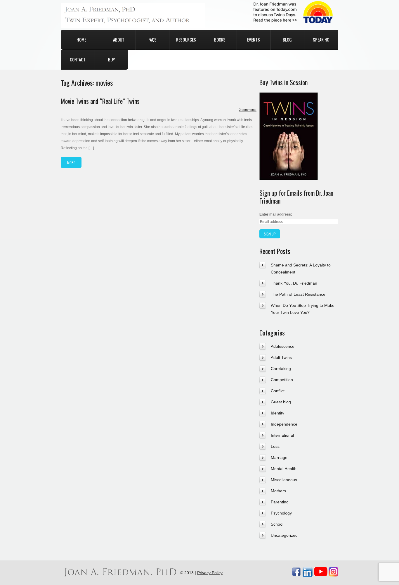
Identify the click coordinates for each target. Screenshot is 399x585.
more (71, 162)
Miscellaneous (284, 479)
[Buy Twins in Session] (288, 96)
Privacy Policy (210, 572)
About (118, 39)
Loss (275, 446)
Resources (186, 39)
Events (253, 39)
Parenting (280, 502)
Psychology (281, 513)
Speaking (321, 39)
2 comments (247, 109)
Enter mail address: (275, 214)
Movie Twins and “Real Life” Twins (100, 101)
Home (81, 39)
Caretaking (281, 368)
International (282, 435)
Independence (284, 424)
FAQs (152, 39)
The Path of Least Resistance (298, 294)
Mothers (278, 490)
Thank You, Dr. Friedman (294, 283)
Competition (282, 379)
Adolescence (282, 346)
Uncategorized (284, 535)
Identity (277, 413)
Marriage (279, 457)
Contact (78, 59)
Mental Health (283, 468)
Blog (287, 39)
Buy (111, 59)
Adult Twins (281, 357)
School (277, 524)
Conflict (277, 390)
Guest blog (281, 402)
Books (219, 39)
